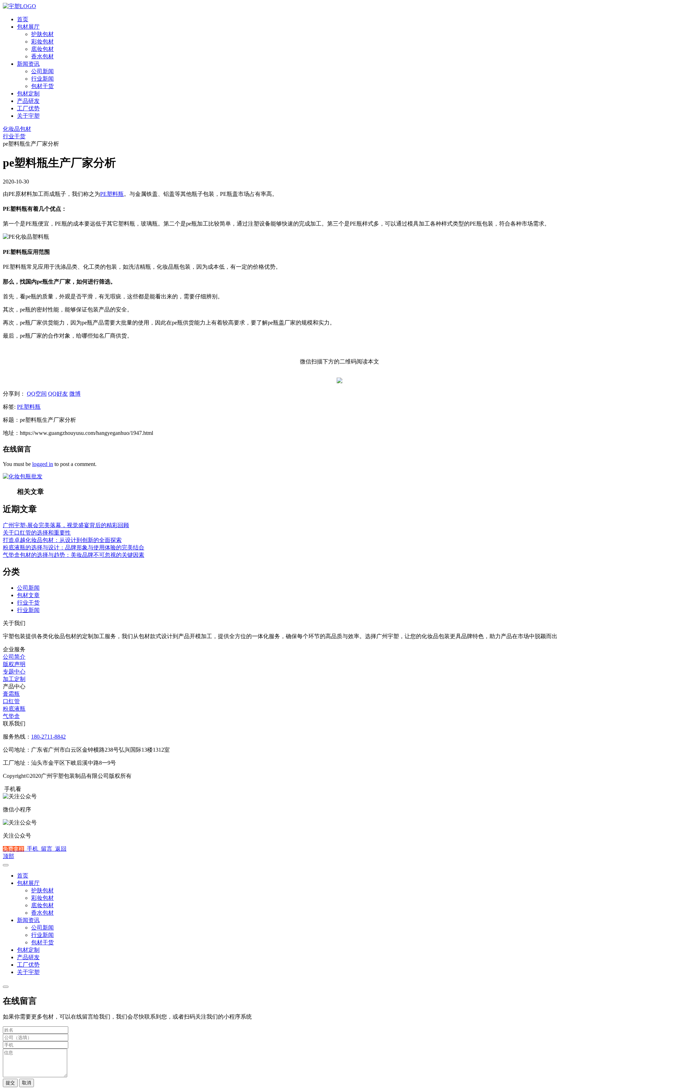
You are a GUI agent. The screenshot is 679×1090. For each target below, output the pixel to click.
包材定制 (28, 94)
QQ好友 (58, 394)
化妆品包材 (17, 129)
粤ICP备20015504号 (158, 776)
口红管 (11, 701)
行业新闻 (42, 79)
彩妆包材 (42, 42)
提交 (10, 1082)
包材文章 (28, 595)
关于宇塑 (28, 116)
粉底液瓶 (14, 709)
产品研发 (28, 101)
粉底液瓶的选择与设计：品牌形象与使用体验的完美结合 (73, 547)
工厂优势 (28, 108)
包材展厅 (28, 27)
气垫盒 (11, 716)
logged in (42, 464)
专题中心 (14, 672)
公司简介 (14, 657)
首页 (22, 19)
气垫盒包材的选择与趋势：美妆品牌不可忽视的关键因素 (73, 555)
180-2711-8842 (48, 737)
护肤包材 (42, 34)
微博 (75, 394)
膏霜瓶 (11, 694)
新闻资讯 (28, 64)
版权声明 (14, 664)
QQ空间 (37, 394)
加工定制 (14, 679)
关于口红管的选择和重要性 (37, 533)
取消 (26, 1082)
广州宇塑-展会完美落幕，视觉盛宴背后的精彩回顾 (66, 525)
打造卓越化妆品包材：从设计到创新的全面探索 (62, 540)
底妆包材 (42, 49)
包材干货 (42, 86)
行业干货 (14, 136)
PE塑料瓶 (112, 194)
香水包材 (42, 56)
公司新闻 (42, 71)
